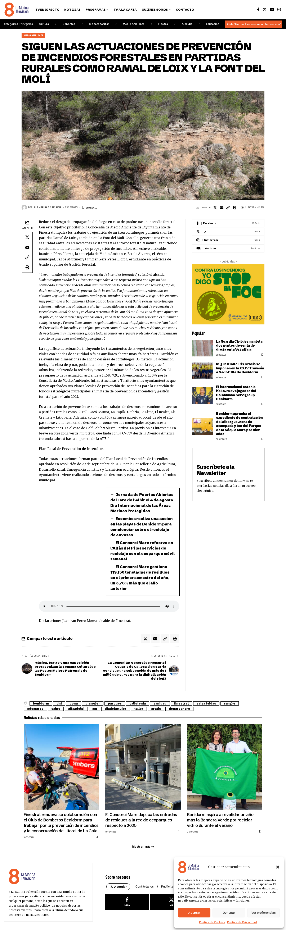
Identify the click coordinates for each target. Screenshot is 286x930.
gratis (156, 709)
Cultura (44, 24)
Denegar (229, 913)
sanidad (159, 703)
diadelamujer (115, 709)
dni (59, 703)
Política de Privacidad (242, 922)
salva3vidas (206, 703)
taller (138, 709)
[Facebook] (258, 9)
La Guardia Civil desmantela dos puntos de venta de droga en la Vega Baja (239, 345)
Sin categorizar (99, 24)
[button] (278, 867)
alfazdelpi (76, 709)
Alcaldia (187, 24)
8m (94, 709)
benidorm (41, 703)
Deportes (69, 24)
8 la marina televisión (47, 207)
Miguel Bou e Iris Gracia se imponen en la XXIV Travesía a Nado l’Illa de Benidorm (240, 368)
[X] (265, 9)
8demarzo (35, 709)
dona (74, 703)
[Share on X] (215, 207)
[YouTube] (272, 9)
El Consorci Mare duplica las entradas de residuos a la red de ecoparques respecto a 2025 (141, 820)
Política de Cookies (212, 922)
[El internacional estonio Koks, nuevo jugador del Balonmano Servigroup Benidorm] (202, 395)
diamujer (92, 703)
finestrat (181, 703)
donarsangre (179, 709)
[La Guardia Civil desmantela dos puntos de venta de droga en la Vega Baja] (202, 348)
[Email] (221, 207)
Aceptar (194, 913)
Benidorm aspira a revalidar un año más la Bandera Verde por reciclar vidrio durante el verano (220, 820)
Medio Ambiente (133, 24)
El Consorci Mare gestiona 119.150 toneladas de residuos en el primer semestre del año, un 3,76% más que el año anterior (140, 577)
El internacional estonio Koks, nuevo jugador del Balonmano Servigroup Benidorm (236, 393)
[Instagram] (279, 9)
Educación (212, 24)
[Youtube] (228, 248)
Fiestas (163, 24)
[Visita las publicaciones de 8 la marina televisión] (24, 207)
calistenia (137, 703)
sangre (229, 703)
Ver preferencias (263, 913)
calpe (55, 709)
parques (115, 703)
